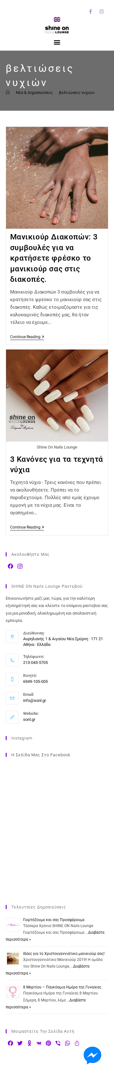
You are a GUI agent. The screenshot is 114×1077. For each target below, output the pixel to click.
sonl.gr (29, 719)
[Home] (8, 92)
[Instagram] (101, 11)
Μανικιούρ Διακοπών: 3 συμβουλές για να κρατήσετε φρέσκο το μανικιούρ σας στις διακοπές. (54, 258)
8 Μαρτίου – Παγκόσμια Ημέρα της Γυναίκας (62, 987)
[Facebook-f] (90, 11)
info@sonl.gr (34, 700)
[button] (57, 42)
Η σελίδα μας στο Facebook (40, 754)
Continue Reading (27, 337)
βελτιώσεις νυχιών (76, 92)
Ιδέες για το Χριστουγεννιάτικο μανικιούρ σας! (63, 953)
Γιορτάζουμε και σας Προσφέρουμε (54, 920)
